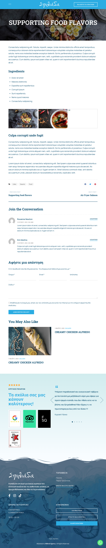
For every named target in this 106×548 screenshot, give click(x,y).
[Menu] (9, 4)
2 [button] (74, 421)
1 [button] (72, 421)
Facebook (9, 495)
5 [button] (81, 421)
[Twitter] (90, 184)
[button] (86, 4)
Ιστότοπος (74, 274)
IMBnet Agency (50, 544)
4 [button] (79, 421)
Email (41, 274)
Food (30, 184)
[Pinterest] (95, 184)
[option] (77, 400)
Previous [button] (55, 400)
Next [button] (99, 400)
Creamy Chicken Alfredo (26, 362)
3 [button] (77, 421)
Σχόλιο (11, 285)
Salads (22, 359)
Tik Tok (20, 495)
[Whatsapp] (100, 542)
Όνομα (11, 274)
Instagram (14, 495)
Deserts (58, 29)
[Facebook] (85, 184)
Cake (14, 184)
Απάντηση (94, 219)
